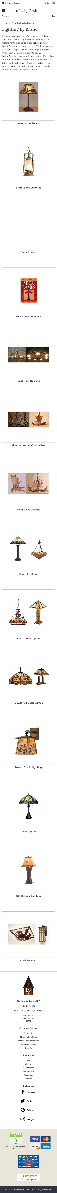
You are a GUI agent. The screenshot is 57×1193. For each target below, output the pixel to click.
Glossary (28, 1064)
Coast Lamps (28, 252)
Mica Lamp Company (28, 317)
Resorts (28, 1048)
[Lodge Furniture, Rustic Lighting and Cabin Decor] (27, 11)
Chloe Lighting (28, 832)
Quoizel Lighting (28, 574)
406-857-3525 (28, 1006)
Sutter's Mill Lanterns (28, 188)
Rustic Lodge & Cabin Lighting (21, 23)
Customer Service (12, 3)
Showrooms (28, 1068)
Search (53, 16)
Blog (28, 1060)
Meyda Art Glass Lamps (28, 703)
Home (4, 23)
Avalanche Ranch (28, 123)
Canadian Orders (28, 1044)
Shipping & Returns (28, 1037)
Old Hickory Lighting (28, 896)
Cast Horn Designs (28, 381)
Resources (28, 1075)
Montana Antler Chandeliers (28, 445)
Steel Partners (28, 960)
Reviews (28, 1079)
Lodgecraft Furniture (25, 1189)
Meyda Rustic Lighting (28, 767)
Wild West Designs (28, 510)
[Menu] (4, 11)
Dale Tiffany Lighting (28, 639)
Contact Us (28, 1033)
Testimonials (28, 1071)
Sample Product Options (28, 1041)
